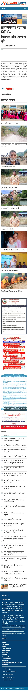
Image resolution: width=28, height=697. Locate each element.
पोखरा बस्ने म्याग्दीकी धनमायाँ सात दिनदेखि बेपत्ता (13, 566)
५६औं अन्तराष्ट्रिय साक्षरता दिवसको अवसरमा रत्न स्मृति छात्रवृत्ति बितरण (13, 461)
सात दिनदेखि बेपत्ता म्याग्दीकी (9, 187)
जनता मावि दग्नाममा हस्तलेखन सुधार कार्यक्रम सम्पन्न (14, 524)
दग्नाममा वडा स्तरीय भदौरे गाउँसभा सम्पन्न (15, 456)
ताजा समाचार (5, 435)
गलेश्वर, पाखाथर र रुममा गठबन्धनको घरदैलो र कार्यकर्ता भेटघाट (14, 439)
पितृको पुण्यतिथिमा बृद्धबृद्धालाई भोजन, (11, 291)
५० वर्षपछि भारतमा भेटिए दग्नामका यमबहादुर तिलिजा (13, 546)
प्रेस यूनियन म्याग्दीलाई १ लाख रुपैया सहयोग (14, 513)
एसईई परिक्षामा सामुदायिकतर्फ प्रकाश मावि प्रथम (14, 507)
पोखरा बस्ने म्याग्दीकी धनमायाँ (9, 229)
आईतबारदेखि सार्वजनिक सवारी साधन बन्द (14, 494)
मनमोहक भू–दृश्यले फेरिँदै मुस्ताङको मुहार (15, 445)
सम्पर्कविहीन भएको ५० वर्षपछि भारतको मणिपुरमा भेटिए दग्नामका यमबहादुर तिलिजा (13, 538)
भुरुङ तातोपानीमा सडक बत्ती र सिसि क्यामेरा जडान (14, 468)
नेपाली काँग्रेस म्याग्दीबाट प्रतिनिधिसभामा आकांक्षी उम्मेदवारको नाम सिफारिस (15, 474)
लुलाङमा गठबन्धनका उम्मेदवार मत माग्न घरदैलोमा (15, 450)
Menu (24, 8)
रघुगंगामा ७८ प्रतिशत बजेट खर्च (12, 519)
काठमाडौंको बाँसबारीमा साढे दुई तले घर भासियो (15, 559)
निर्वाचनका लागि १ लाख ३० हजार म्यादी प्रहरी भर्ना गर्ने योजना (15, 487)
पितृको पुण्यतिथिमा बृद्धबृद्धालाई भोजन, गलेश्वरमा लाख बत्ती (17, 585)
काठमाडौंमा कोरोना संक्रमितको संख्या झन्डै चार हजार (14, 481)
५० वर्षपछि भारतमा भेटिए (8, 167)
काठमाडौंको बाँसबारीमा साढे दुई (10, 208)
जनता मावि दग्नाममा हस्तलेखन (9, 123)
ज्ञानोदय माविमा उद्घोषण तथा (9, 270)
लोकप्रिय (3, 431)
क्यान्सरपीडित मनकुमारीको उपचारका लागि (13, 250)
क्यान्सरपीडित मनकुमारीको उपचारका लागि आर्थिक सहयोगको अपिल (14, 572)
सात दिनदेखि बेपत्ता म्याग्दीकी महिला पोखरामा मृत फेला (14, 553)
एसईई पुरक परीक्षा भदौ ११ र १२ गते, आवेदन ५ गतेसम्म (14, 500)
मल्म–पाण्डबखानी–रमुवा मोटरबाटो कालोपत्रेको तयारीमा (14, 145)
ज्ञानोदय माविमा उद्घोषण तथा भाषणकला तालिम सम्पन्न (15, 579)
